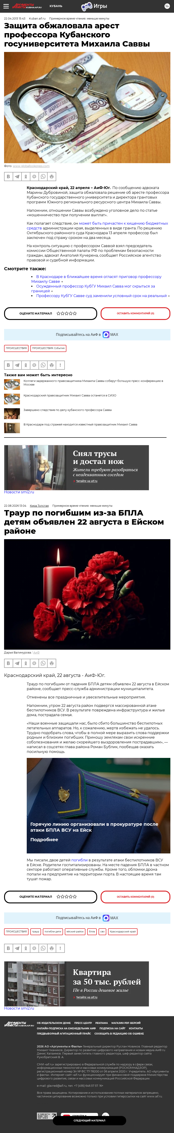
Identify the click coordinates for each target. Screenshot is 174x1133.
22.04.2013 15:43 (14, 18)
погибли (80, 860)
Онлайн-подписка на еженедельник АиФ (66, 1028)
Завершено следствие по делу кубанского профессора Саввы (68, 410)
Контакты (136, 1028)
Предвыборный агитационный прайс (64, 1033)
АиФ (36, 652)
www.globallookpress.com (31, 166)
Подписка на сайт (112, 1028)
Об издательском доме (54, 1023)
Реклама (101, 1023)
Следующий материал (89, 1120)
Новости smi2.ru (19, 492)
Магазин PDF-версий (125, 1023)
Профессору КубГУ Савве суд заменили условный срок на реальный (101, 296)
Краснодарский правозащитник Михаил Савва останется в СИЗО (70, 395)
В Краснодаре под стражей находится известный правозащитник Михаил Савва (80, 424)
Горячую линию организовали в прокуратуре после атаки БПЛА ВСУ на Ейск (94, 827)
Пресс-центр (83, 1023)
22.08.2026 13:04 (15, 505)
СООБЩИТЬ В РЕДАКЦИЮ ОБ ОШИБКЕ (119, 1033)
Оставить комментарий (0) (135, 313)
